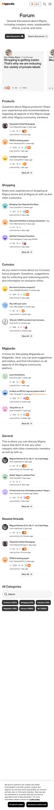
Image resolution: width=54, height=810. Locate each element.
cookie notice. (34, 799)
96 (14, 382)
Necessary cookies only (37, 804)
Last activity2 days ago (19, 298)
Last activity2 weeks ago (20, 314)
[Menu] (50, 4)
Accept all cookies (16, 804)
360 (14, 294)
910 (14, 498)
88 (14, 243)
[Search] (44, 4)
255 (14, 415)
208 (14, 327)
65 (14, 311)
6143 (24, 88)
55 (14, 466)
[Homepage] (8, 4)
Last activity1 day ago (19, 151)
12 (22, 147)
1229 (15, 147)
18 (21, 498)
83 (14, 164)
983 (14, 398)
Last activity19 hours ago (20, 134)
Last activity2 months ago (20, 331)
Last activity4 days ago (19, 230)
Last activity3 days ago (19, 215)
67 (14, 227)
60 (14, 131)
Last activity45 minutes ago (21, 469)
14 (13, 482)
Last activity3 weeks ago (20, 418)
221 (14, 211)
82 (16, 88)
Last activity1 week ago (19, 385)
